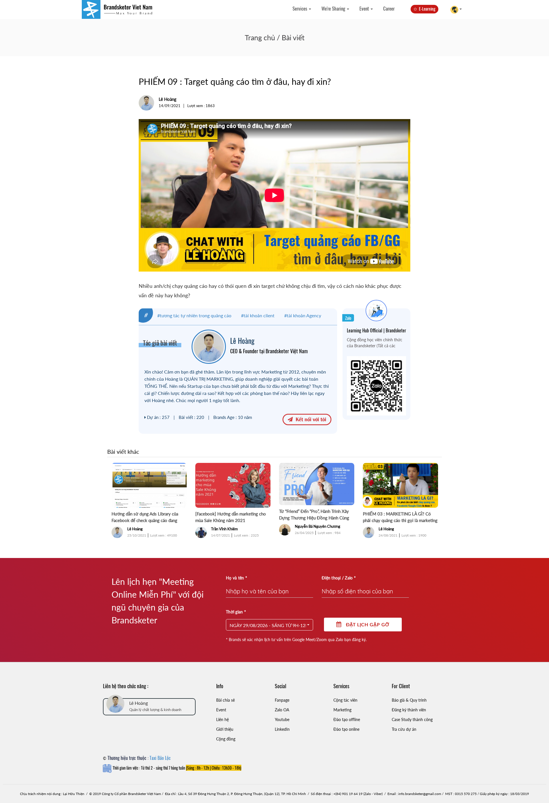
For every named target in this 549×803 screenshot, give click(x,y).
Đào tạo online (346, 729)
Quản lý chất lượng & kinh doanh (155, 709)
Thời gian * (236, 611)
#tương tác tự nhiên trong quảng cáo (194, 315)
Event (364, 8)
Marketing (342, 709)
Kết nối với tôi (309, 418)
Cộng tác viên (345, 700)
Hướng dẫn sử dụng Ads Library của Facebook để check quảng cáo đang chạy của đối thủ (145, 517)
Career (389, 8)
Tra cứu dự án (404, 729)
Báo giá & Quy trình (409, 700)
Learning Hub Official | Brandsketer (376, 330)
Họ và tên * (236, 577)
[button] (269, 625)
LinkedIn (282, 729)
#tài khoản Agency (302, 315)
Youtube (282, 719)
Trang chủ (260, 37)
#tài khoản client (257, 315)
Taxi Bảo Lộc (160, 757)
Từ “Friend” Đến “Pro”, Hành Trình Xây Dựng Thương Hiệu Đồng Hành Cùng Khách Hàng (314, 515)
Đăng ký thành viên (409, 709)
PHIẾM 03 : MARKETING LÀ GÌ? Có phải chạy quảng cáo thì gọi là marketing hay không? (400, 517)
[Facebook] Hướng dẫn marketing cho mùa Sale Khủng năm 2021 (230, 517)
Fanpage (282, 700)
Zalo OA (282, 709)
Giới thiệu (224, 729)
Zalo (348, 318)
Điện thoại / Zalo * (339, 577)
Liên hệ (222, 719)
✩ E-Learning (424, 8)
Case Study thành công (412, 719)
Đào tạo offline (346, 719)
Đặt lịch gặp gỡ (365, 624)
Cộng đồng (225, 738)
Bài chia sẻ (225, 700)
